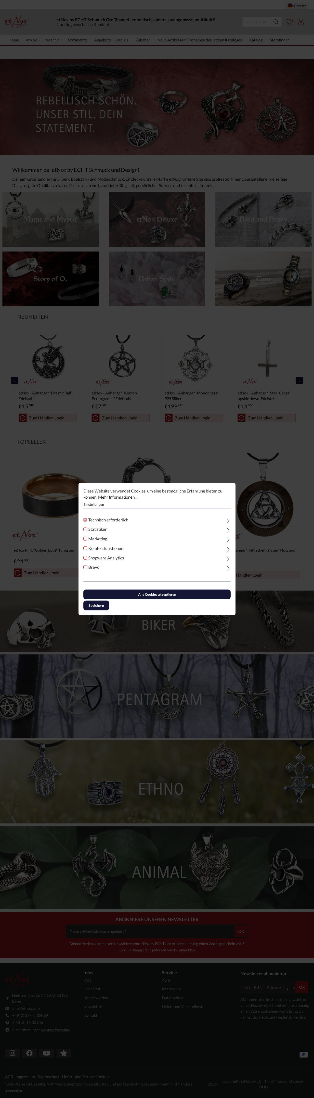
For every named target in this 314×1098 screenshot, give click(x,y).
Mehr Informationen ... (118, 497)
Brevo (93, 567)
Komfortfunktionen (105, 548)
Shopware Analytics (106, 557)
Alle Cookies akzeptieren (157, 594)
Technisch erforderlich (108, 519)
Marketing (97, 538)
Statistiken (97, 529)
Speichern (96, 605)
